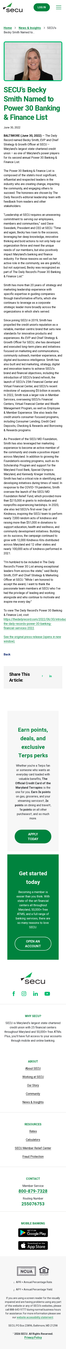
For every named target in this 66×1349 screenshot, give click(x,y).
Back (7, 654)
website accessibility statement (35, 1317)
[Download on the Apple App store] (33, 1245)
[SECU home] (13, 7)
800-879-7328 (33, 1191)
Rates (33, 1131)
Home (8, 28)
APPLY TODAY (33, 836)
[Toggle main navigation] (58, 7)
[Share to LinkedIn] (50, 676)
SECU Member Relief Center (33, 1148)
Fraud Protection (33, 1156)
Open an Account (33, 943)
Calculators (33, 1139)
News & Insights (30, 28)
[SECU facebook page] (13, 994)
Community (33, 1093)
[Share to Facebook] (42, 676)
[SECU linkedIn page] (35, 993)
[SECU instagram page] (24, 993)
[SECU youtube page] (47, 993)
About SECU (33, 1068)
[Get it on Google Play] (33, 1232)
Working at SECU (33, 1077)
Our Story (33, 1085)
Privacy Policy (33, 1337)
